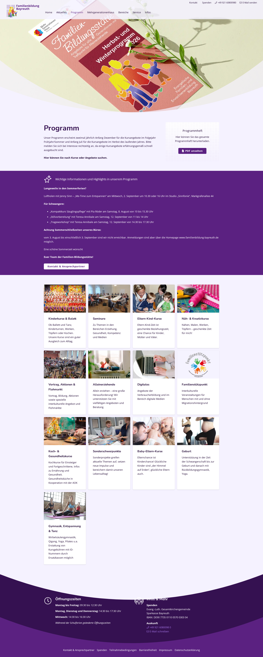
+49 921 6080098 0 (160, 627)
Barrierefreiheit (148, 650)
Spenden (206, 2)
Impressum (165, 650)
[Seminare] (109, 316)
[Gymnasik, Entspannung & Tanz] (65, 528)
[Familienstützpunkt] (198, 382)
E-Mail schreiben (159, 631)
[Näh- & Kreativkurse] (198, 316)
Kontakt (193, 2)
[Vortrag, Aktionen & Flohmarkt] (65, 382)
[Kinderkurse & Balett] (65, 316)
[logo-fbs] (23, 11)
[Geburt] (198, 453)
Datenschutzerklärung (187, 650)
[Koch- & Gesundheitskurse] (65, 453)
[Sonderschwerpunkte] (109, 453)
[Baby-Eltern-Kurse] (154, 453)
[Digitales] (154, 382)
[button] (153, 12)
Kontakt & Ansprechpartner (78, 650)
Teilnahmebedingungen (123, 650)
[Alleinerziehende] (109, 382)
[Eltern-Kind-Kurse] (154, 316)
